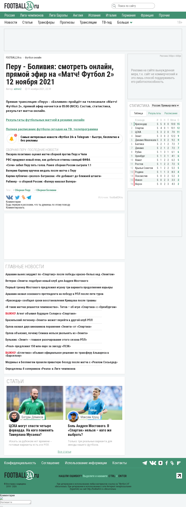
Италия (111, 15)
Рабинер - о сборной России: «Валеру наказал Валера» (41, 181)
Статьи (27, 22)
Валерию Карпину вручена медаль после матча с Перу (41, 170)
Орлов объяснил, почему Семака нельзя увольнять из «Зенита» (46, 333)
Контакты (119, 463)
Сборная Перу (22, 190)
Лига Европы (58, 15)
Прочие (164, 15)
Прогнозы (67, 22)
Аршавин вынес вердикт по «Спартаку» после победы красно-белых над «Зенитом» (60, 274)
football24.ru (116, 197)
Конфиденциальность (20, 463)
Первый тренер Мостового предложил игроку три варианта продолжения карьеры (59, 287)
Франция (147, 15)
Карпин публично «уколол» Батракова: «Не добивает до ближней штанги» (53, 176)
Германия (129, 15)
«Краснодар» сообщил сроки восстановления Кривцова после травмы (50, 300)
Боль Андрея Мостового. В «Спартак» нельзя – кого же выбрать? (90, 430)
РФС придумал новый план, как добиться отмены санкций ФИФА (48, 159)
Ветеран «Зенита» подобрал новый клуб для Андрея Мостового (46, 281)
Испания (94, 15)
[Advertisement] (93, 39)
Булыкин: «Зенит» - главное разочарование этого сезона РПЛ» (46, 339)
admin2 (17, 89)
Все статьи (64, 451)
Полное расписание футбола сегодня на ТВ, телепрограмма (52, 129)
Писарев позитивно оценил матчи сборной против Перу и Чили (46, 154)
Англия (78, 15)
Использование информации (86, 463)
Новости (10, 22)
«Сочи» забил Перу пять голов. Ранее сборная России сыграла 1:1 (48, 165)
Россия (9, 15)
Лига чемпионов (32, 15)
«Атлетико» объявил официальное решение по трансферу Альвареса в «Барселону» (57, 354)
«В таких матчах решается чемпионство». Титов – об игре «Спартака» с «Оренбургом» (61, 307)
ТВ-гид (107, 22)
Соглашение (50, 463)
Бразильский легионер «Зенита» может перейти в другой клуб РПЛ (49, 320)
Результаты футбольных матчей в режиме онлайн (45, 120)
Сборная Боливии (46, 190)
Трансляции (88, 22)
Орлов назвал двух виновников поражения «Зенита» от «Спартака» (48, 326)
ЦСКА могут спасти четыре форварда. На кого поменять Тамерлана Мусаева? (31, 430)
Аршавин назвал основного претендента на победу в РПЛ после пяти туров (54, 294)
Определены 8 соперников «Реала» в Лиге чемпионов (40, 368)
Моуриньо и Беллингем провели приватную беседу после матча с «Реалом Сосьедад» (61, 362)
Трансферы (46, 22)
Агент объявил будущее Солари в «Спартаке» (46, 313)
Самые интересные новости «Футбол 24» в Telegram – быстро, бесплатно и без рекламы (70, 138)
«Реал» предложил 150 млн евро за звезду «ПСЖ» (38, 346)
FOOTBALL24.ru (21, 6)
